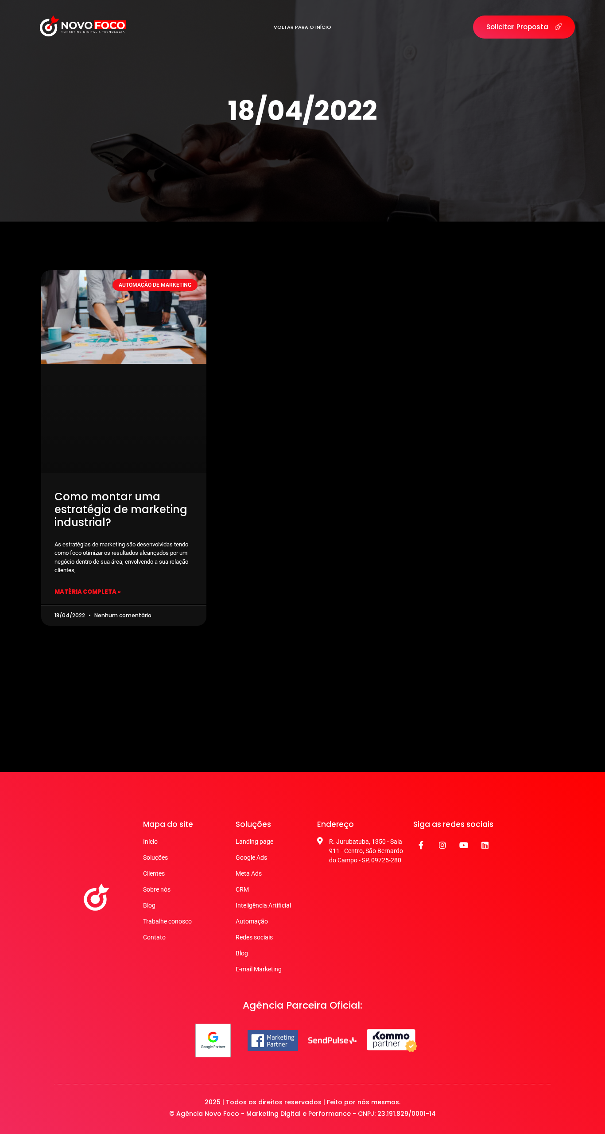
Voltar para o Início (302, 27)
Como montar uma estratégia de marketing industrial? (120, 509)
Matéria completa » (87, 592)
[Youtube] (464, 845)
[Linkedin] (485, 845)
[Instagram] (442, 845)
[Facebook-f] (421, 845)
